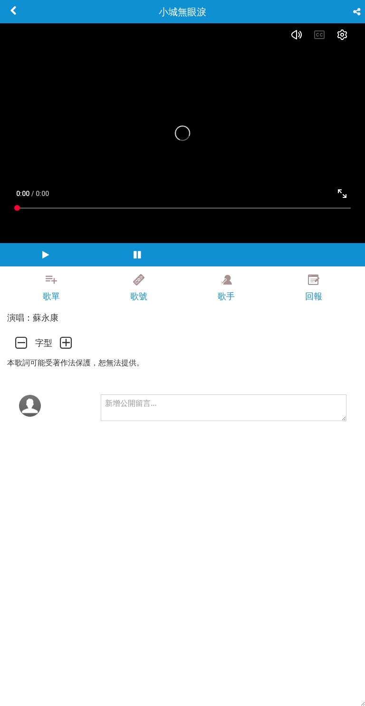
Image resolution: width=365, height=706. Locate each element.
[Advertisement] (182, 630)
